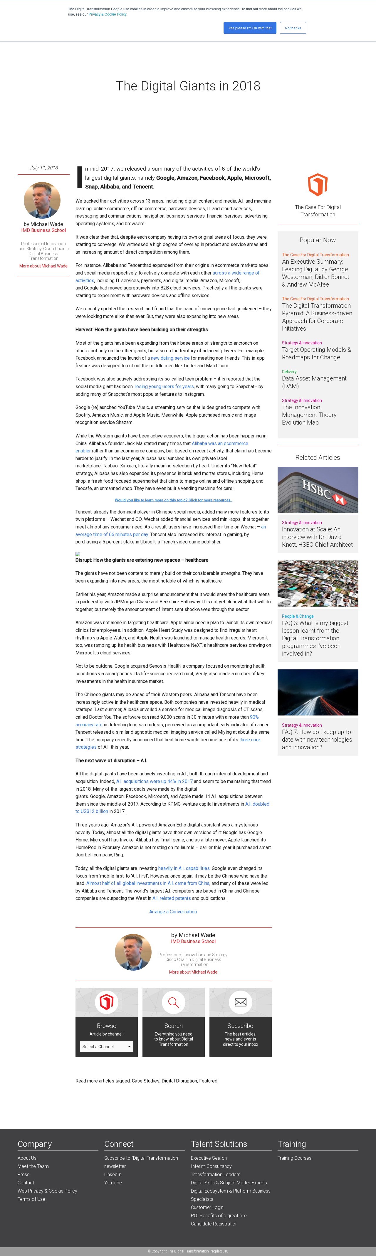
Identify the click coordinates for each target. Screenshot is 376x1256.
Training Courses (294, 1158)
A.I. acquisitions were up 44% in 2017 (155, 781)
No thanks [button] (293, 27)
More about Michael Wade (43, 266)
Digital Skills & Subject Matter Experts (229, 1183)
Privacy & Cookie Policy (107, 13)
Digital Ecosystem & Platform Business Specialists (231, 1195)
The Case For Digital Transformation (318, 211)
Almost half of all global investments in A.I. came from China (147, 883)
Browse (106, 1025)
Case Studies (146, 1081)
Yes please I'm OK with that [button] (250, 27)
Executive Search (209, 1158)
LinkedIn (112, 1174)
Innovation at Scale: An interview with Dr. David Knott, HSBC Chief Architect (317, 537)
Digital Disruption (179, 1081)
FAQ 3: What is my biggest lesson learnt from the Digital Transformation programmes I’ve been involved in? (315, 638)
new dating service (170, 358)
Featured (208, 1081)
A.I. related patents (171, 898)
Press (23, 1174)
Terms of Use (31, 1199)
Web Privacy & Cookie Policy (47, 1191)
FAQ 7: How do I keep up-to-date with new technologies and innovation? (317, 739)
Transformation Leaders (215, 1174)
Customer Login (207, 1207)
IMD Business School (43, 230)
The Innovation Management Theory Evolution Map (309, 415)
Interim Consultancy (211, 1166)
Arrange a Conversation (173, 912)
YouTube (113, 1183)
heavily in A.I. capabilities (184, 868)
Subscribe (240, 1025)
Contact (26, 1183)
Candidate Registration (214, 1224)
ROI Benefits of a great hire (219, 1215)
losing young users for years (164, 386)
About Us (27, 1158)
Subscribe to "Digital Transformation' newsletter (141, 1162)
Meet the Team (33, 1166)
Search (173, 1025)
